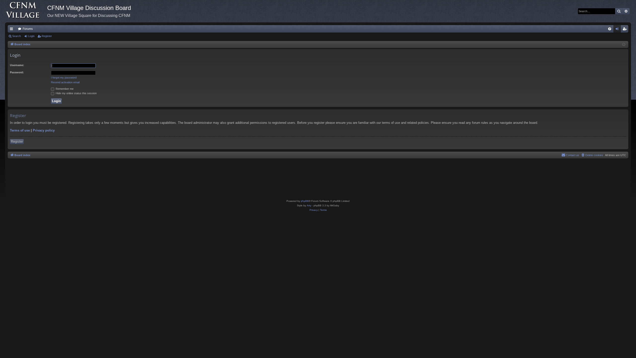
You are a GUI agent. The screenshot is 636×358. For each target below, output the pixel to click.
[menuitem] (609, 29)
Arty (309, 205)
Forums (28, 29)
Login (31, 36)
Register (47, 36)
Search (16, 36)
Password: (17, 72)
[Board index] (26, 11)
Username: (17, 65)
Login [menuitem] (618, 30)
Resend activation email (65, 82)
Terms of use (20, 130)
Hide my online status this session (76, 93)
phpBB (305, 201)
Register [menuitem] (625, 30)
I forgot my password (64, 77)
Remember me (64, 88)
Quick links (12, 30)
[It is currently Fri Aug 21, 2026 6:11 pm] (623, 44)
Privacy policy (44, 130)
